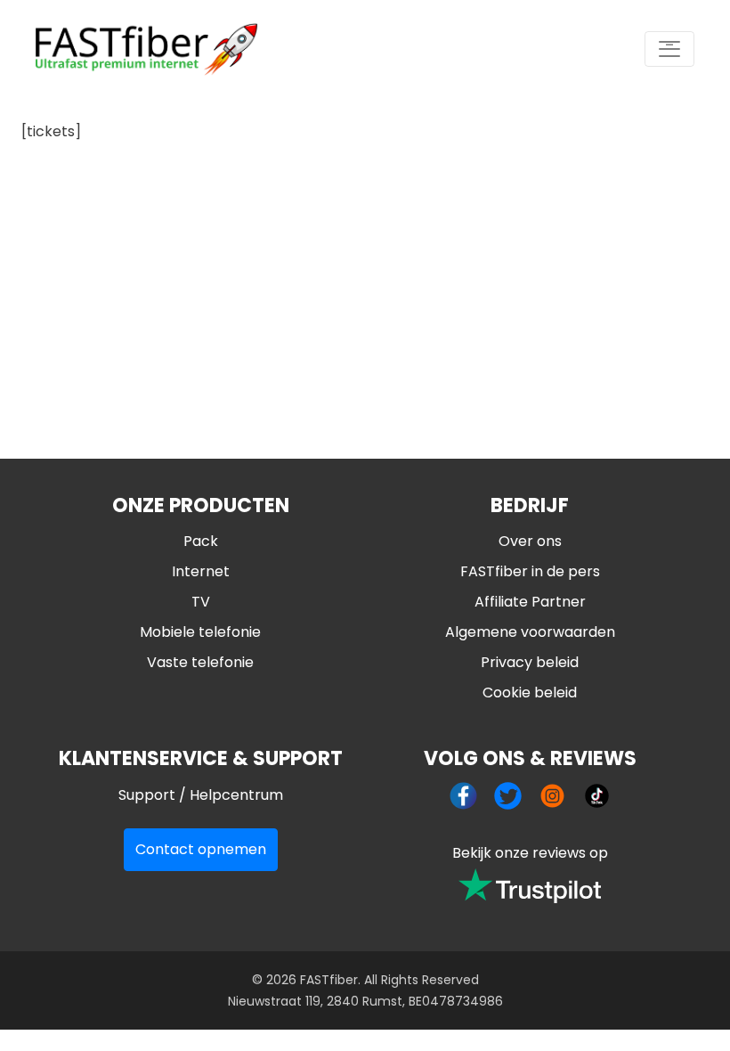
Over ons (530, 541)
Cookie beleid (530, 692)
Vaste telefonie (200, 662)
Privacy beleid (530, 662)
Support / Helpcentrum (200, 795)
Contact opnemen (200, 849)
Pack (200, 541)
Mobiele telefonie (200, 632)
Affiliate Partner (530, 601)
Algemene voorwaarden (530, 632)
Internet (201, 571)
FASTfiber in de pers (530, 571)
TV (200, 601)
